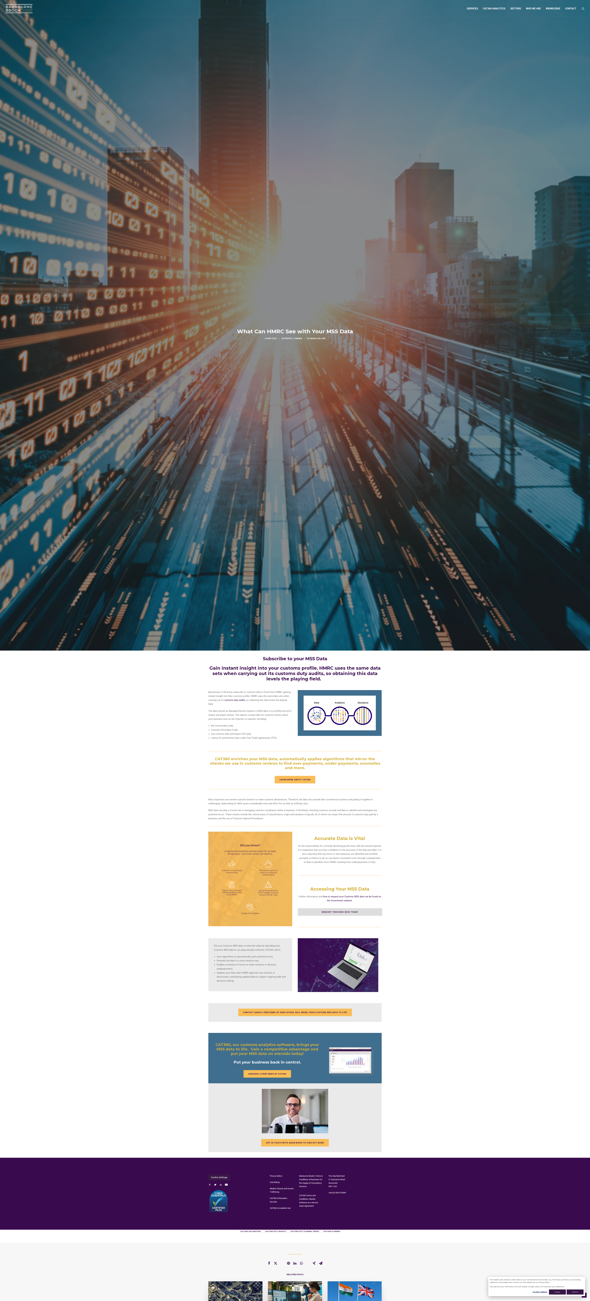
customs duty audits (234, 700)
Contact (570, 8)
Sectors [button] (515, 8)
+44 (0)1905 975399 (337, 1193)
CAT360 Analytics (494, 8)
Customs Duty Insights (275, 1231)
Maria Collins (317, 338)
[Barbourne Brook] (19, 8)
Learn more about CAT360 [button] (295, 779)
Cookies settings (540, 1292)
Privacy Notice (276, 1176)
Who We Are (533, 8)
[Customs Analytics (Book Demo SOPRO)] (340, 713)
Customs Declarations (250, 1231)
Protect (288, 338)
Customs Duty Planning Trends (304, 1231)
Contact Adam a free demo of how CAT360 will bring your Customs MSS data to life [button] (295, 1012)
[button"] (209, 1185)
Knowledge (553, 8)
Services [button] (472, 8)
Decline (575, 1292)
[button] (583, 8)
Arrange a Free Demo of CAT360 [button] (267, 1074)
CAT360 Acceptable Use (280, 1208)
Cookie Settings (219, 1177)
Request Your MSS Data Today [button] (340, 912)
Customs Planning (331, 1231)
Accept (557, 1292)
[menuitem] (472, 8)
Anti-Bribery (275, 1182)
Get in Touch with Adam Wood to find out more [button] (295, 1143)
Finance (298, 338)
